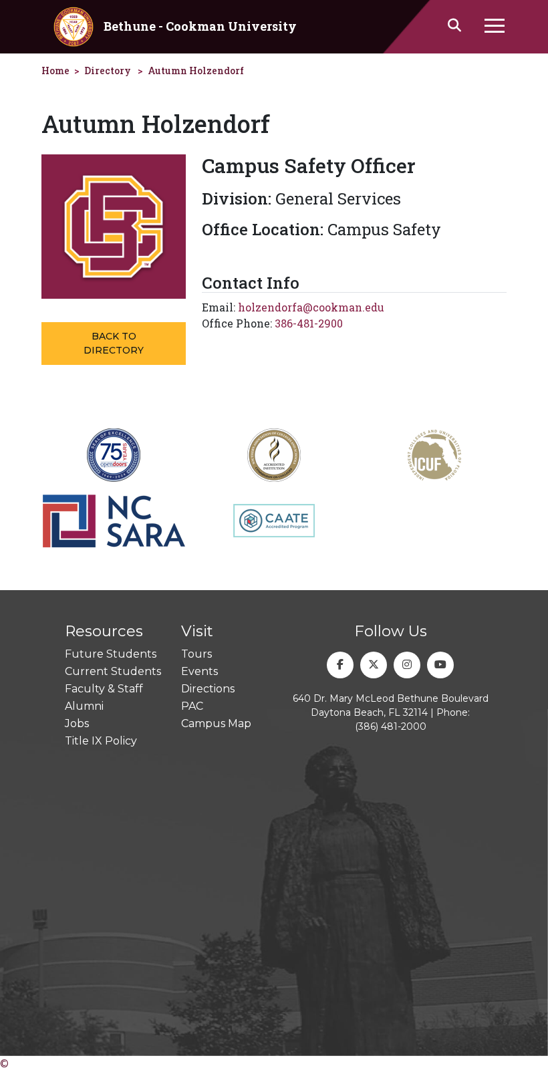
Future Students (110, 654)
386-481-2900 (309, 323)
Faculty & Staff (104, 688)
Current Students (113, 671)
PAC (192, 706)
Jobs (77, 723)
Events (199, 671)
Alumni (84, 706)
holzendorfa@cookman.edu (311, 307)
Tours (196, 654)
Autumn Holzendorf (196, 70)
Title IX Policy (101, 740)
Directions (208, 688)
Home (55, 70)
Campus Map (216, 723)
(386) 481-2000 (390, 726)
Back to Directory (114, 343)
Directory (107, 70)
